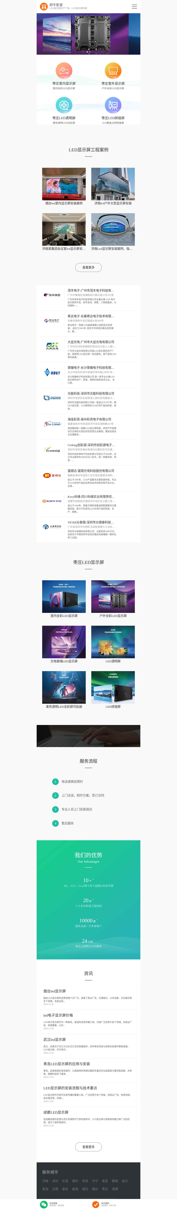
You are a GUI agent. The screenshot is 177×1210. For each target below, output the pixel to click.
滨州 (55, 1181)
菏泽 (85, 1181)
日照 (55, 1189)
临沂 (125, 1181)
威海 (75, 1189)
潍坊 (85, 1189)
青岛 (45, 1189)
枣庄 (105, 1189)
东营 (65, 1181)
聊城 (115, 1181)
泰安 (65, 1189)
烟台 (95, 1189)
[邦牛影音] (44, 6)
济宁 (95, 1181)
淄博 (115, 1189)
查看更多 (88, 267)
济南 (45, 1181)
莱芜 (105, 1181)
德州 (75, 1181)
